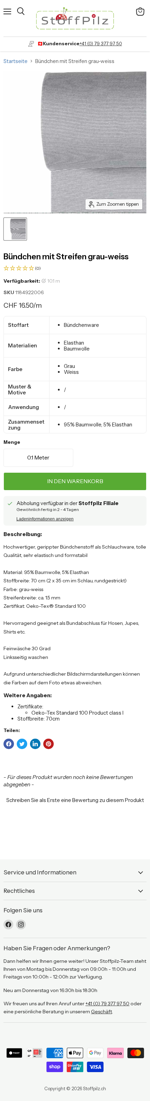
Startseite (15, 61)
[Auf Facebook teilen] (8, 744)
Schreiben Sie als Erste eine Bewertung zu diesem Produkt (75, 800)
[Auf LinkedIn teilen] (35, 744)
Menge (11, 442)
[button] (75, 268)
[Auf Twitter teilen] (22, 744)
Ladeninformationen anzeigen (45, 519)
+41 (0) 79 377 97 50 (101, 43)
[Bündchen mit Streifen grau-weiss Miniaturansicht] (15, 229)
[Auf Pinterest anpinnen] (48, 744)
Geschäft (101, 1011)
